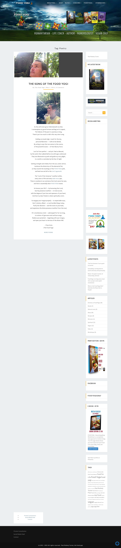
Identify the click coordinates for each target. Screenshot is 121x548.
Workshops (91, 332)
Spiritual (90, 322)
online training (100, 486)
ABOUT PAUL (51, 3)
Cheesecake (100, 472)
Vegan (89, 325)
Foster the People (101, 480)
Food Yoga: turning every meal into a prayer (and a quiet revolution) (96, 281)
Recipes (90, 316)
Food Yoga (96, 477)
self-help (96, 497)
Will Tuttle (101, 504)
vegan (91, 501)
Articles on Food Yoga (94, 302)
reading (102, 495)
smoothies (101, 497)
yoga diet (96, 506)
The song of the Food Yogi (48, 83)
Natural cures (91, 309)
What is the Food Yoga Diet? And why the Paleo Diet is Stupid (95, 288)
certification (95, 472)
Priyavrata (93, 493)
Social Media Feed (30, 517)
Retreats (90, 319)
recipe (89, 497)
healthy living (90, 482)
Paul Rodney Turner (93, 56)
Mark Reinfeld (102, 484)
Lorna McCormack (91, 484)
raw (101, 493)
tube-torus (55, 178)
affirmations (90, 472)
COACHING (77, 3)
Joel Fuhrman (101, 482)
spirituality (90, 499)
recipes (92, 497)
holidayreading (96, 482)
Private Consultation (30, 515)
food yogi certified (95, 480)
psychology (98, 492)
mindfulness (94, 486)
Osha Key (92, 488)
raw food (97, 495)
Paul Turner (95, 490)
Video (89, 329)
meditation (90, 486)
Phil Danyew (100, 490)
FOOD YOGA (88, 3)
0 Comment (60, 87)
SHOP (61, 3)
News (89, 312)
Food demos (93, 474)
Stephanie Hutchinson (96, 499)
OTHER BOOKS (100, 3)
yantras (89, 506)
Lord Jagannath (57, 171)
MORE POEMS (48, 232)
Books (89, 306)
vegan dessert (97, 502)
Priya (89, 493)
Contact (30, 519)
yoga (92, 506)
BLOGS (67, 3)
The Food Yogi (40, 87)
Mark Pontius (96, 484)
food (89, 474)
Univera (102, 499)
